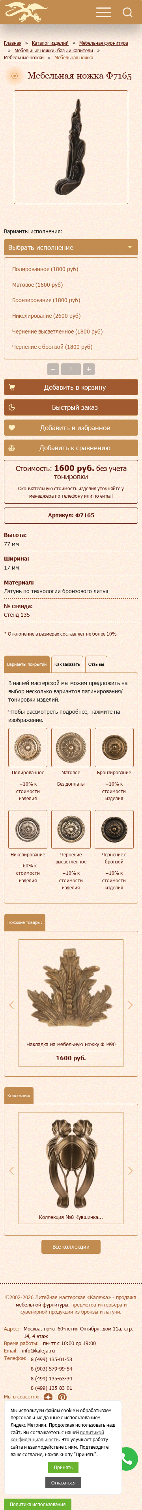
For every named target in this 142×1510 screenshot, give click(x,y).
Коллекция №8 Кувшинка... (71, 1217)
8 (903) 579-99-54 (51, 1368)
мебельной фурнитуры (42, 1304)
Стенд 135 (17, 614)
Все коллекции (71, 1246)
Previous (11, 1005)
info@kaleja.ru (38, 1350)
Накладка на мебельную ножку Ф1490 (71, 1044)
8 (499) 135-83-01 (51, 1388)
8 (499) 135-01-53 (51, 1359)
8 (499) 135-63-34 (51, 1378)
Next (130, 1005)
